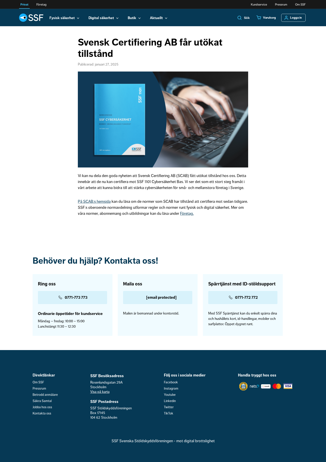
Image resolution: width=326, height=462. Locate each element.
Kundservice (259, 4)
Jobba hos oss (42, 407)
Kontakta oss (42, 413)
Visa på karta (100, 392)
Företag (41, 4)
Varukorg (269, 17)
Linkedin (170, 401)
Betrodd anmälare (45, 394)
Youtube (170, 394)
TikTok (168, 413)
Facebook (171, 382)
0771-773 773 (76, 297)
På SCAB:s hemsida (94, 201)
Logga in (296, 17)
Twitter (169, 407)
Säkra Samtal (42, 401)
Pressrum (281, 4)
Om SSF (300, 4)
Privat (24, 4)
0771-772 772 (246, 297)
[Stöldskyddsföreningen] (31, 17)
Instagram (171, 388)
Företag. (187, 213)
